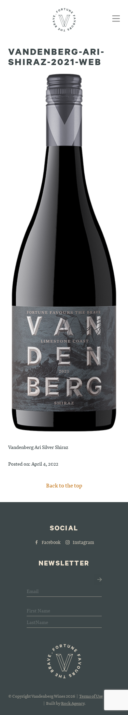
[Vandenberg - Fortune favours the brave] (64, 19)
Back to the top (64, 485)
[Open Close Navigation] (115, 19)
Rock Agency (72, 703)
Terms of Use (91, 696)
